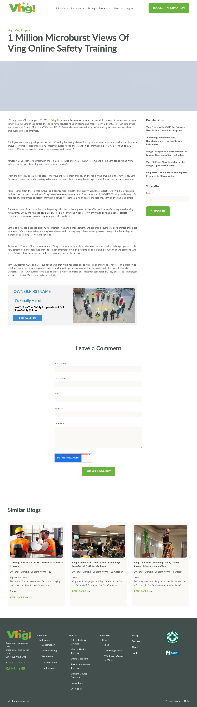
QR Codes (76, 688)
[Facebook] (8, 669)
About (116, 8)
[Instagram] (13, 669)
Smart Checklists (79, 658)
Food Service (48, 668)
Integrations (77, 683)
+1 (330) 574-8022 (19, 662)
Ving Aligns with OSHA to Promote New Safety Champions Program (165, 129)
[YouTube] (23, 669)
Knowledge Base (113, 650)
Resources (76, 8)
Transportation (49, 662)
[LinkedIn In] (18, 669)
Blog (106, 644)
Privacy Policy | (173, 701)
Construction (48, 644)
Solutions (60, 8)
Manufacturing (49, 650)
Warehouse (47, 656)
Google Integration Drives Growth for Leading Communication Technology (167, 153)
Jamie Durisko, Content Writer (30, 571)
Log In (129, 8)
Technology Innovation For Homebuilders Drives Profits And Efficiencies (164, 141)
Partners (103, 8)
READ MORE (17, 597)
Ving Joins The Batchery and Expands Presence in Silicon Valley (166, 174)
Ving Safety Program (19, 30)
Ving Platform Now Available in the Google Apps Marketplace (165, 164)
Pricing (91, 8)
